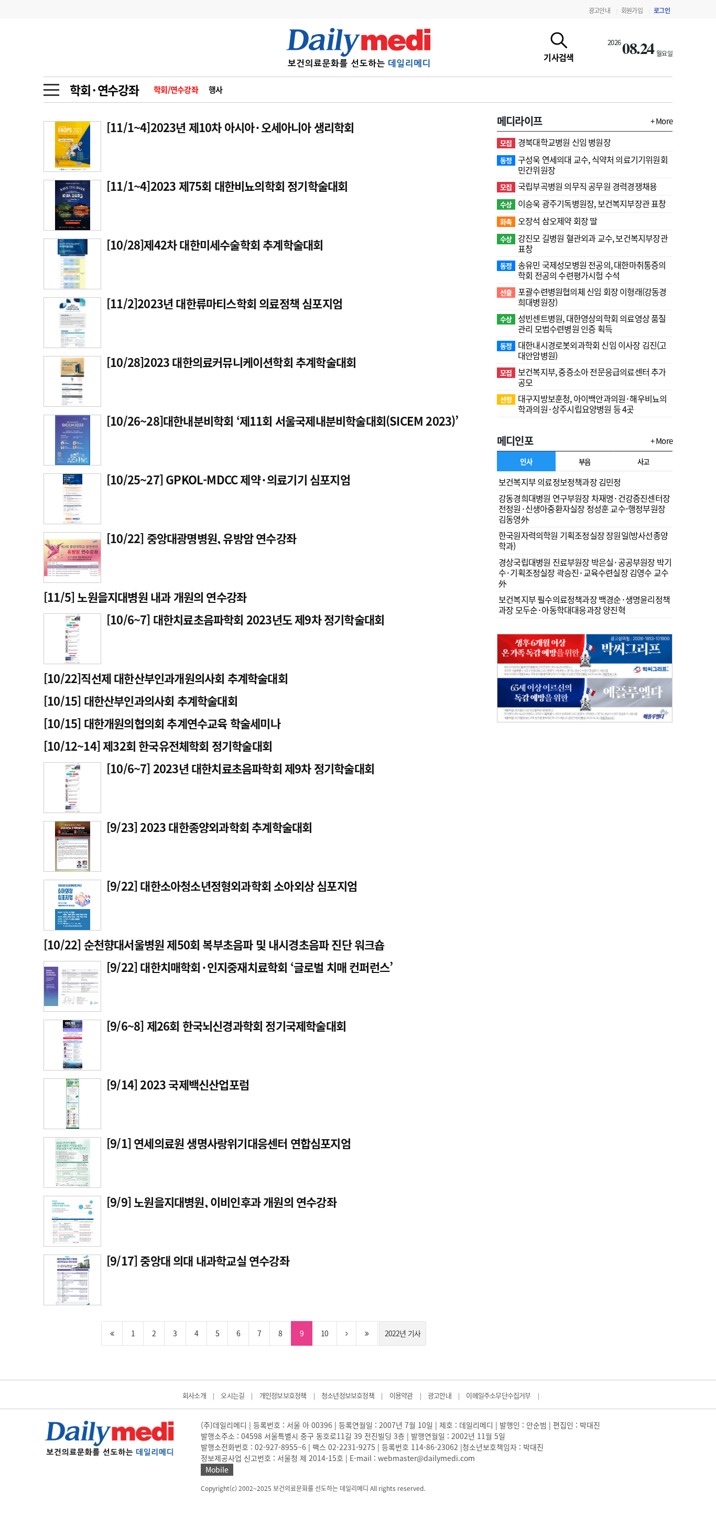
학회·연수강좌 (104, 90)
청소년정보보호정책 (347, 1395)
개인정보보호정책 (283, 1395)
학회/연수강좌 (176, 89)
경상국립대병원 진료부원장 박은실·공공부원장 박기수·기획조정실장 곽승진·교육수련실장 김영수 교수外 (584, 572)
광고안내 (599, 10)
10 (324, 1333)
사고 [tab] (643, 461)
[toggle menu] (51, 87)
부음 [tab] (585, 461)
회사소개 (194, 1395)
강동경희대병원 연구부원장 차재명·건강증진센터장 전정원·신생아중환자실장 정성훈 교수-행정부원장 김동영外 (584, 508)
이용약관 (401, 1395)
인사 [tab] (526, 461)
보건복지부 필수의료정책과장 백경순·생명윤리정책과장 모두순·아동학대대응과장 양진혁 (584, 604)
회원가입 (632, 10)
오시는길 (232, 1395)
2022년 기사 (403, 1333)
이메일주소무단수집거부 (498, 1395)
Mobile (217, 1469)
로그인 (662, 10)
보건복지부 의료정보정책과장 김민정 (559, 482)
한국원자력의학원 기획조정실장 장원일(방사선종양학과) (583, 540)
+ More (661, 121)
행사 (216, 89)
